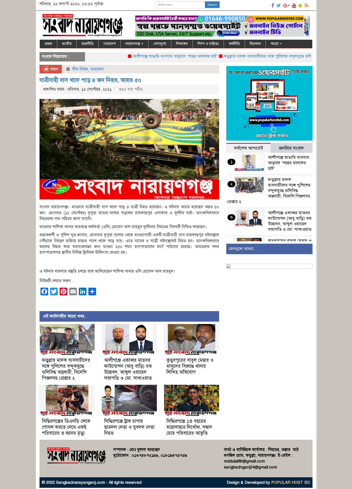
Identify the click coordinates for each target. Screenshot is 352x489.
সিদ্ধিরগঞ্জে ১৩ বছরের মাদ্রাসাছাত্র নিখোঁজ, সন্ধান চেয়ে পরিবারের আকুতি (189, 427)
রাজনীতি (87, 43)
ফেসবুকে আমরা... (243, 248)
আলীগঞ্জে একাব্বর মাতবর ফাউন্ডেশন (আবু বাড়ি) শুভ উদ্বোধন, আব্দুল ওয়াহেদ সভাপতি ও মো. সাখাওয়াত (128, 369)
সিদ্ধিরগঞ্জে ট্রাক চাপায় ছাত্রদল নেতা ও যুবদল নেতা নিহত (129, 427)
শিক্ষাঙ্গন (182, 43)
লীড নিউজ (80, 69)
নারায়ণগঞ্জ (133, 43)
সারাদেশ (109, 43)
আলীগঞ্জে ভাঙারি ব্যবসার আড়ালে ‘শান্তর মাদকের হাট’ (159, 56)
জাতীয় (67, 43)
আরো (275, 43)
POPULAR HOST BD (290, 482)
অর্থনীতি (234, 43)
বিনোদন (255, 43)
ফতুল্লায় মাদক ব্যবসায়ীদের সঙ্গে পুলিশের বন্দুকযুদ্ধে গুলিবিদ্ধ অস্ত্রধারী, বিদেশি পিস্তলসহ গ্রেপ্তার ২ (66, 369)
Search (212, 4)
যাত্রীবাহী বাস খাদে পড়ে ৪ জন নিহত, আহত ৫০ (90, 80)
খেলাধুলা (159, 43)
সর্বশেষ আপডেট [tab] (248, 148)
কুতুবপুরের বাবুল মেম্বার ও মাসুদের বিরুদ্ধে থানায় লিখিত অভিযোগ (190, 366)
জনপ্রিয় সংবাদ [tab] (291, 148)
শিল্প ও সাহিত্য (208, 43)
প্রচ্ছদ (48, 43)
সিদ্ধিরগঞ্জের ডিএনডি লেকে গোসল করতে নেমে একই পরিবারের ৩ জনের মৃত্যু (66, 427)
